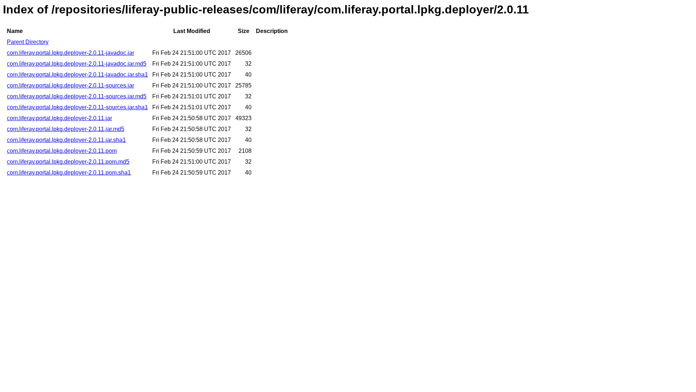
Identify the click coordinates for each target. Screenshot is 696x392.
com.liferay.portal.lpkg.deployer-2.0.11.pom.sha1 (69, 173)
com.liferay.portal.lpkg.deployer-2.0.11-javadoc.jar (70, 53)
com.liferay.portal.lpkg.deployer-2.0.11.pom (62, 151)
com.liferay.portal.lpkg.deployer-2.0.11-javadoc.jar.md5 (76, 64)
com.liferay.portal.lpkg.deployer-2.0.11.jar (59, 118)
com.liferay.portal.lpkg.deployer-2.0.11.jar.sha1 (66, 140)
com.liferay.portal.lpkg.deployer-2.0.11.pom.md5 (68, 162)
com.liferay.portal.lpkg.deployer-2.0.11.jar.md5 (65, 129)
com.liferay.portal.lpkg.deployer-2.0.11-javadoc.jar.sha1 (77, 75)
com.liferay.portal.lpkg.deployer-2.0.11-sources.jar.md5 (76, 96)
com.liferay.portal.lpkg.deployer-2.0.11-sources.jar (70, 85)
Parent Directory (28, 42)
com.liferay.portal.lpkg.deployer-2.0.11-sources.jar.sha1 (77, 107)
